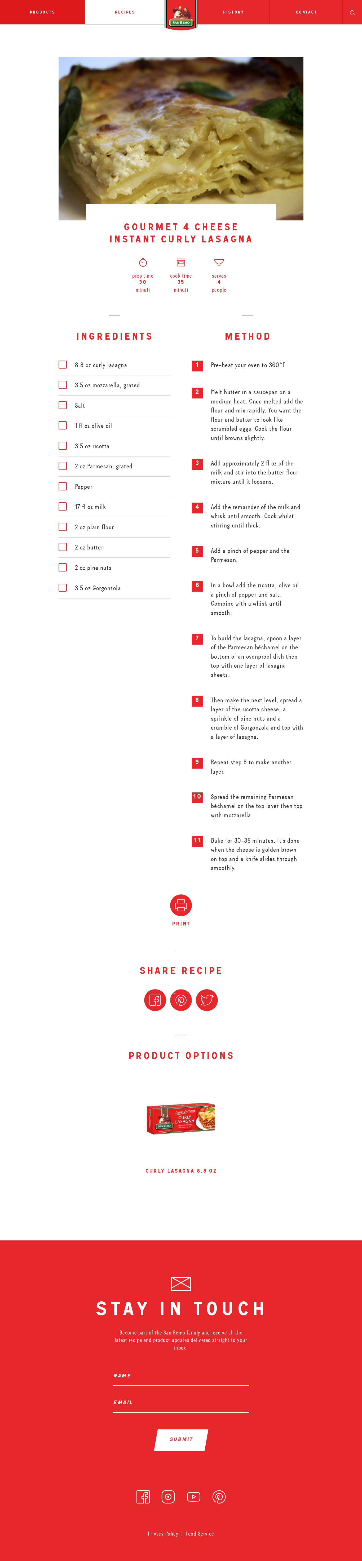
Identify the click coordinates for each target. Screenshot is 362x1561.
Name (122, 1376)
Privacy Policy (163, 1533)
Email (122, 1403)
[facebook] (143, 1495)
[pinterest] (219, 1495)
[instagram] (168, 1495)
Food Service (200, 1533)
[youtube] (194, 1495)
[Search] (352, 12)
